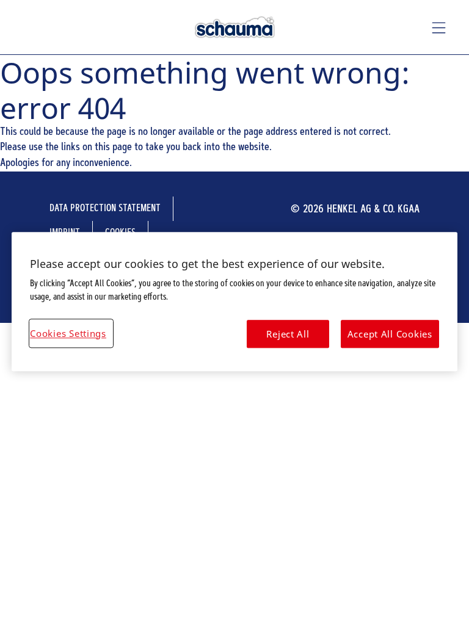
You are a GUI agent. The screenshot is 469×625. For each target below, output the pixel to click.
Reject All (287, 334)
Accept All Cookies (389, 334)
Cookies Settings (68, 333)
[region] (234, 302)
